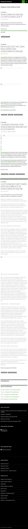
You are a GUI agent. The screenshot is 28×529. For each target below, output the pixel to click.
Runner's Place (4, 488)
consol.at (10, 114)
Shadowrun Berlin (4, 495)
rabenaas (7, 367)
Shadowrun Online (6, 36)
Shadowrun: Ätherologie (6, 414)
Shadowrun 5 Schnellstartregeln (12, 392)
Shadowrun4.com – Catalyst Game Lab (8, 470)
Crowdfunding (5, 174)
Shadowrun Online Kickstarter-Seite (12, 160)
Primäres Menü (26, 1)
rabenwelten (3, 483)
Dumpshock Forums (5, 463)
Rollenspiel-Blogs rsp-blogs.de (7, 486)
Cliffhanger (4, 114)
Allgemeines (3, 12)
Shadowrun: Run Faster (5, 419)
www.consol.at (4, 105)
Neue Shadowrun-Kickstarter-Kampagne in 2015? (11, 421)
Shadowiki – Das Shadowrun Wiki (7, 493)
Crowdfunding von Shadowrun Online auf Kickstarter (14, 127)
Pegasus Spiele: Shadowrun (6, 481)
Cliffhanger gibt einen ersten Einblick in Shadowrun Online (14, 186)
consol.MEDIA (4, 57)
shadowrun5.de (4, 497)
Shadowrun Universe (6, 1)
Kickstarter (12, 174)
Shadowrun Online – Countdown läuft (12, 15)
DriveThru (6, 381)
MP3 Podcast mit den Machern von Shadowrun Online (12, 49)
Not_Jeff (2, 389)
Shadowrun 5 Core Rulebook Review (12, 389)
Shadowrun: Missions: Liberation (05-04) (9, 416)
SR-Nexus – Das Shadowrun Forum (8, 500)
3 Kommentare (13, 131)
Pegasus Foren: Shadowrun (6, 479)
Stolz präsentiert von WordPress (6, 527)
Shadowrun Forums (4, 466)
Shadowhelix (3, 490)
